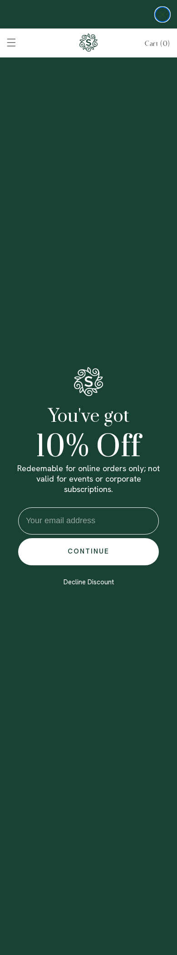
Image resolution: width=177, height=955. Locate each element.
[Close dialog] (162, 14)
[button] (157, 43)
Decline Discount (89, 582)
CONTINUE (88, 551)
